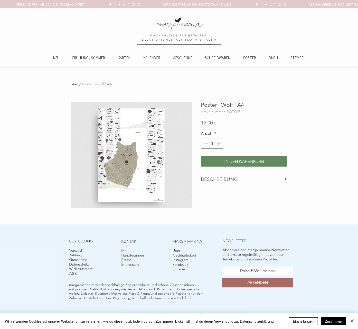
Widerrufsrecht (81, 269)
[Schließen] (352, 321)
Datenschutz (79, 264)
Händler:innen (132, 255)
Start (74, 84)
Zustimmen (333, 321)
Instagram (180, 260)
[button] (124, 57)
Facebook (180, 264)
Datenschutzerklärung (257, 321)
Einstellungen (303, 321)
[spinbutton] (212, 144)
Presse (126, 260)
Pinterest (179, 269)
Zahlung (75, 255)
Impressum (130, 264)
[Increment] (219, 144)
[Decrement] (205, 144)
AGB (73, 273)
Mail (124, 250)
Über (176, 250)
